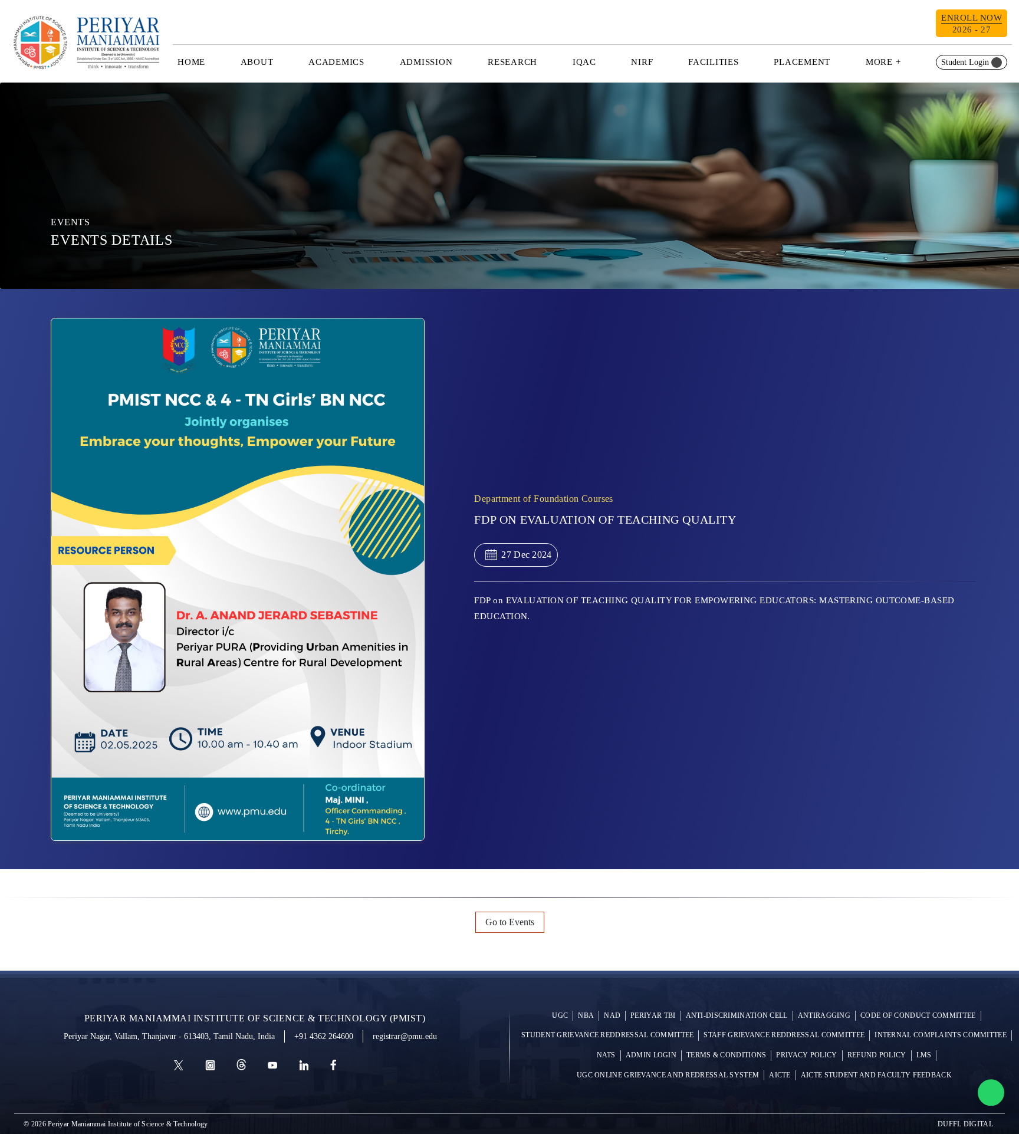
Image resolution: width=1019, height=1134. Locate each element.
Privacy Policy (806, 1055)
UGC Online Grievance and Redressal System (668, 1075)
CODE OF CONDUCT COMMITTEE (918, 1016)
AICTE (780, 1075)
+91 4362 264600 (323, 1036)
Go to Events (509, 922)
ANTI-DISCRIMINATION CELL (737, 1016)
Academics (336, 62)
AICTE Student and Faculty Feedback (876, 1075)
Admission (426, 62)
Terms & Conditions (726, 1055)
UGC (560, 1016)
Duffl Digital (965, 1124)
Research (512, 62)
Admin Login (651, 1055)
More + (883, 62)
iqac (584, 62)
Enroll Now (971, 23)
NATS (606, 1055)
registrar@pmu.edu (405, 1036)
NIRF (642, 62)
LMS (924, 1055)
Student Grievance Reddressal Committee (607, 1035)
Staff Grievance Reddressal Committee (784, 1035)
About (257, 62)
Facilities (713, 62)
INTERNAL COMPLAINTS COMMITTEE (941, 1035)
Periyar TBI (652, 1016)
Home (191, 62)
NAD (612, 1016)
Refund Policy (876, 1055)
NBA (586, 1016)
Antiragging (824, 1016)
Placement (802, 62)
